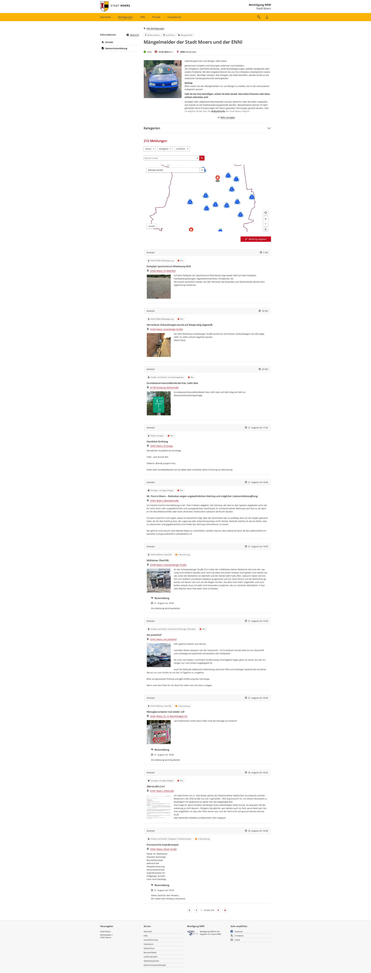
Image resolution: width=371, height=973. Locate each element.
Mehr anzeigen (227, 117)
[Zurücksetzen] (197, 158)
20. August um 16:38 (258, 830)
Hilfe (146, 935)
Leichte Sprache (150, 956)
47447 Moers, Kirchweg (161, 446)
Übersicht (134, 35)
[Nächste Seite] (218, 910)
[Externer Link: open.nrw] (193, 933)
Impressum (148, 944)
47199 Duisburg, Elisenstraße (164, 387)
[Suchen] (201, 158)
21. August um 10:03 (258, 697)
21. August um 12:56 (258, 621)
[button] (207, 128)
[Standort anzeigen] (265, 212)
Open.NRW (216, 934)
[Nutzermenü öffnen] (267, 17)
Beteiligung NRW (260, 5)
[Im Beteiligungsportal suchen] (259, 17)
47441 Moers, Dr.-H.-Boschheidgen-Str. (169, 716)
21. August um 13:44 (258, 482)
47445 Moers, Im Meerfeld (163, 270)
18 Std (265, 310)
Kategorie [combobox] (163, 148)
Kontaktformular (151, 940)
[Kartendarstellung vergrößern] (265, 218)
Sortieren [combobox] (180, 148)
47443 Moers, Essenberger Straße (166, 329)
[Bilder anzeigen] (159, 286)
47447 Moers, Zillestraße (162, 790)
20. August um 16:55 (258, 772)
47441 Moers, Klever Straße (163, 849)
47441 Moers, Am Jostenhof (163, 639)
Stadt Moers (105, 931)
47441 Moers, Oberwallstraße (164, 500)
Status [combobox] (148, 148)
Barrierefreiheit (150, 952)
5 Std (265, 252)
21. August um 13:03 (258, 546)
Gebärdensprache (151, 961)
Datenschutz (149, 948)
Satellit (151, 226)
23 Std (265, 369)
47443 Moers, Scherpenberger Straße (168, 564)
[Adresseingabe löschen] (202, 170)
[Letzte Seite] (224, 910)
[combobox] (173, 170)
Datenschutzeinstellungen (155, 965)
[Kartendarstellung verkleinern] (265, 223)
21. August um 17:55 (258, 427)
